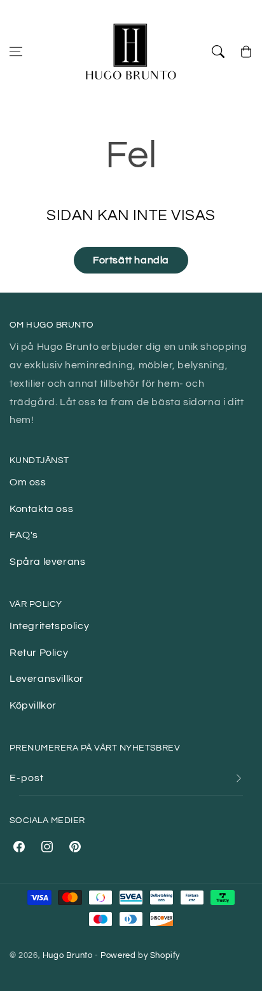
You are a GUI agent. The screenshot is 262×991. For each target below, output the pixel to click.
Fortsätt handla (131, 260)
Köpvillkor (33, 705)
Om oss (28, 482)
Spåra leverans (47, 562)
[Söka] (218, 52)
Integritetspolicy (49, 626)
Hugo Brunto (68, 955)
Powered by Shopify (140, 955)
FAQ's (24, 535)
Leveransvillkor (47, 679)
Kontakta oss (41, 509)
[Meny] (16, 52)
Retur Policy (39, 653)
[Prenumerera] (238, 778)
